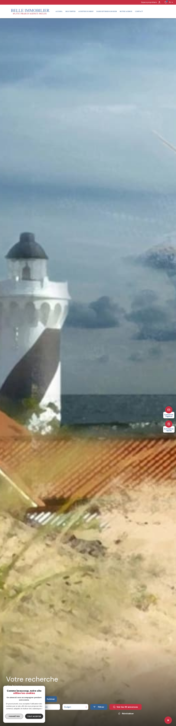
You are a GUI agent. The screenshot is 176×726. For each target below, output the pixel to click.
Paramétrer (14, 716)
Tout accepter (34, 716)
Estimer (51, 699)
